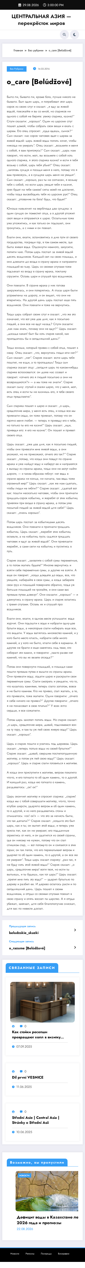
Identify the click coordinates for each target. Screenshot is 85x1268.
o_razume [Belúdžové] (27, 948)
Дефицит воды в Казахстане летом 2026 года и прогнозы (42, 1220)
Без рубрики (16, 69)
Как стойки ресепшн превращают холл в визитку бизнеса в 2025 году (36, 1035)
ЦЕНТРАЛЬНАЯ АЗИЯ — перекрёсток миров (41, 19)
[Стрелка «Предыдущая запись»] (75, 930)
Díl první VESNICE (28, 1077)
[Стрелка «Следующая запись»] (75, 947)
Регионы (30, 1253)
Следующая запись (21, 941)
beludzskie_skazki (24, 933)
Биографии (63, 1253)
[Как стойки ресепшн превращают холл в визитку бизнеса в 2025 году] (42, 1002)
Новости (16, 1175)
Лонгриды (46, 1253)
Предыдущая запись (22, 926)
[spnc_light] (74, 34)
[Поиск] (64, 34)
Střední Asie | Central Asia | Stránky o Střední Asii (35, 1120)
